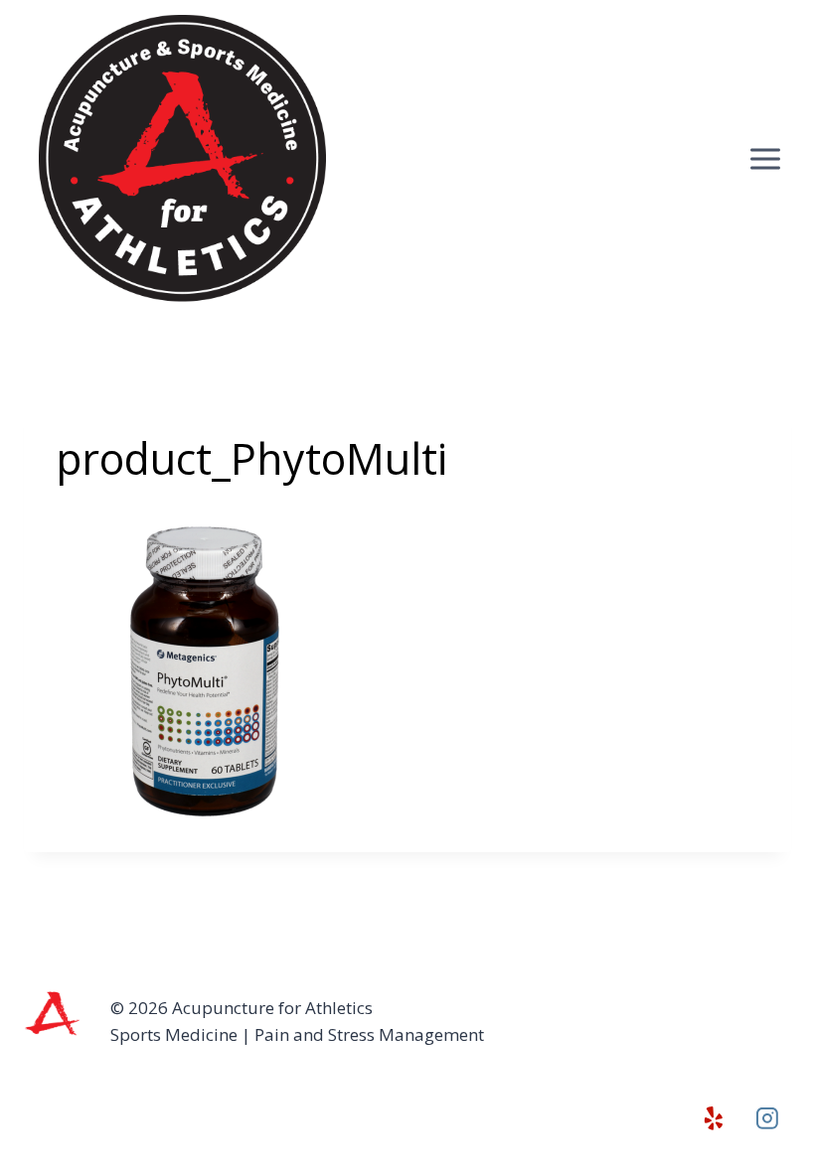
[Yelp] (713, 1118)
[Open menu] (764, 158)
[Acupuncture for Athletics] (184, 158)
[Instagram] (767, 1118)
